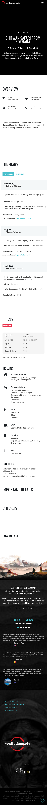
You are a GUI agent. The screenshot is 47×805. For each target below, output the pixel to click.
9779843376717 (12, 701)
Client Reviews (23, 620)
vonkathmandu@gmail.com (16, 704)
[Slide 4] (26, 627)
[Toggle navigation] (42, 3)
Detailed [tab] (8, 174)
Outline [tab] (20, 174)
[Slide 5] (29, 627)
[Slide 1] (18, 627)
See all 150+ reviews (23, 623)
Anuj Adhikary (30, 800)
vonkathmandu (12, 707)
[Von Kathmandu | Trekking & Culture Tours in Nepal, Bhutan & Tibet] (11, 3)
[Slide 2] (21, 627)
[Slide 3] (23, 627)
